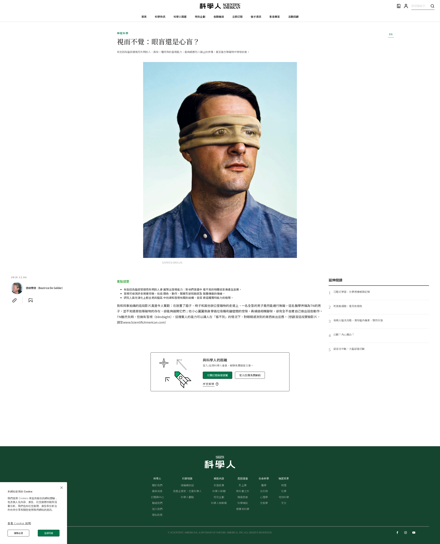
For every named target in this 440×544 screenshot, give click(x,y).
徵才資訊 (256, 16)
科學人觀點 (187, 497)
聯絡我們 (157, 503)
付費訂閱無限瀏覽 (217, 375)
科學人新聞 (219, 491)
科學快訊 (160, 16)
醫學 (263, 485)
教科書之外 (242, 491)
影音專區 (275, 16)
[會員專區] (406, 6)
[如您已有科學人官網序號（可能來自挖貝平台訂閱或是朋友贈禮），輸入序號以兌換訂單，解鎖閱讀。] (217, 384)
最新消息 (157, 491)
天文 (283, 503)
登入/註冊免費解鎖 (250, 375)
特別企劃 (200, 16)
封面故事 (219, 485)
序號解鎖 (208, 384)
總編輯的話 (187, 485)
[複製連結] (14, 300)
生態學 (264, 503)
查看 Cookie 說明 (19, 523)
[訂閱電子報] (399, 6)
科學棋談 (243, 503)
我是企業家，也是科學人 (187, 491)
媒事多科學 (242, 509)
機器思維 (243, 497)
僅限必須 (18, 533)
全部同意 (48, 533)
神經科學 (123, 33)
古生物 (264, 491)
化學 (283, 491)
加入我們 (157, 509)
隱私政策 (157, 515)
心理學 (264, 497)
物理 (283, 485)
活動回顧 (293, 16)
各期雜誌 (218, 16)
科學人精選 (180, 16)
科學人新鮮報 (219, 503)
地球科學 (284, 497)
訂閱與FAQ (157, 497)
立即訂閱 (237, 16)
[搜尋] (432, 6)
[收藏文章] (30, 300)
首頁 (144, 16)
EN (391, 34)
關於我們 (157, 485)
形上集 (242, 485)
